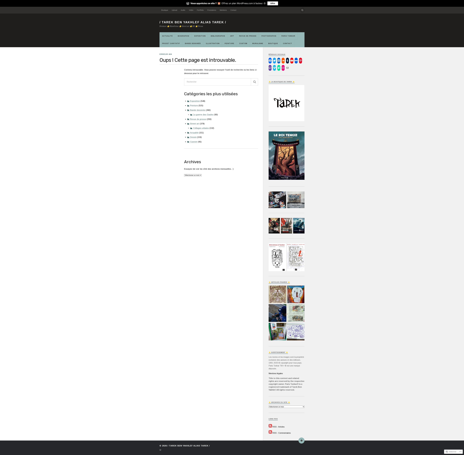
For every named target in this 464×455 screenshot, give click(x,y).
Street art (194, 124)
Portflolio (200, 10)
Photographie (268, 36)
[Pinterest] (300, 60)
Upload (174, 10)
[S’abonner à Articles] (270, 427)
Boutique (164, 10)
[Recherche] (254, 81)
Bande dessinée (193, 43)
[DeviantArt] (278, 68)
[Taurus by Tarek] (296, 295)
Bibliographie (218, 36)
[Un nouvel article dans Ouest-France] (296, 313)
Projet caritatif (171, 43)
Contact (233, 10)
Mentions (223, 10)
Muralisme (257, 43)
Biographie (183, 36)
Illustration (213, 43)
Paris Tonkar (288, 36)
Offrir (272, 3)
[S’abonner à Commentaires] (270, 433)
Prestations (211, 10)
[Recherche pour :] (221, 81)
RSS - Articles (278, 427)
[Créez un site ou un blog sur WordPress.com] (160, 450)
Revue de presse (247, 36)
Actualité (167, 36)
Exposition (200, 36)
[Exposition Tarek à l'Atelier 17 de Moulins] (277, 332)
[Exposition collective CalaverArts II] (277, 295)
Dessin (193, 137)
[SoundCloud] (283, 60)
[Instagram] (283, 68)
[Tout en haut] (301, 440)
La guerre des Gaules (203, 114)
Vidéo (191, 10)
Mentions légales (276, 373)
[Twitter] (274, 60)
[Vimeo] (274, 68)
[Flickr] (296, 60)
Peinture (229, 43)
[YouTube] (291, 60)
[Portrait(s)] (277, 313)
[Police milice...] (296, 332)
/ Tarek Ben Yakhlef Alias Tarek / (193, 22)
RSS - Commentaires (281, 433)
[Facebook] (270, 60)
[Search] (302, 10)
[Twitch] (270, 68)
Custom (243, 43)
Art (232, 36)
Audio (183, 10)
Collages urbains (201, 128)
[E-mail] (287, 68)
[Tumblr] (287, 60)
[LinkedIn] (278, 60)
